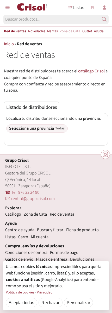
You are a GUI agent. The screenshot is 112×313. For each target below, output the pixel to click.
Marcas (52, 31)
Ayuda (99, 31)
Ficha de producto (82, 230)
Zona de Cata (70, 31)
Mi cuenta (39, 237)
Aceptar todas (21, 302)
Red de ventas (15, 31)
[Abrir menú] (7, 7)
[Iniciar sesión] (104, 7)
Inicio (9, 44)
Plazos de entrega (51, 259)
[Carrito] (92, 7)
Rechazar (50, 302)
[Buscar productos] (104, 19)
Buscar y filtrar (50, 230)
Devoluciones (82, 259)
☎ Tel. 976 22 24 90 (22, 192)
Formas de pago (64, 252)
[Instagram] (105, 154)
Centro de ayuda (19, 230)
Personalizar (78, 302)
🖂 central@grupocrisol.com (30, 199)
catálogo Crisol (91, 71)
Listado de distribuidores (31, 107)
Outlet (87, 31)
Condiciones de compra (26, 252)
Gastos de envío (19, 259)
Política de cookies (20, 292)
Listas (78, 7)
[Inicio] (32, 7)
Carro (23, 237)
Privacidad (45, 292)
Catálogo (13, 214)
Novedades (36, 31)
